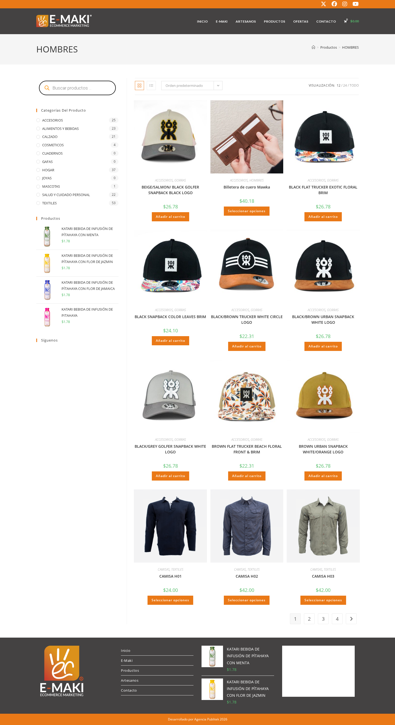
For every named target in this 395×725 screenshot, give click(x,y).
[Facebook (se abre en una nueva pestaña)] (334, 4)
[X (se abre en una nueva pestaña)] (323, 4)
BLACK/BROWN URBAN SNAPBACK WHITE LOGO (323, 319)
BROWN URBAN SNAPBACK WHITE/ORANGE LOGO (323, 449)
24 (345, 85)
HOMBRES (350, 47)
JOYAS (47, 178)
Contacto (129, 690)
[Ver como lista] (151, 85)
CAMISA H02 (247, 576)
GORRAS (180, 180)
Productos (130, 670)
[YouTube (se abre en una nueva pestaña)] (354, 4)
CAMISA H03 (323, 576)
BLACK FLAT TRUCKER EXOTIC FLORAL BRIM (323, 189)
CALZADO (50, 136)
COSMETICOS (53, 145)
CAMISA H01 (170, 576)
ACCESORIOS (164, 180)
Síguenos (49, 340)
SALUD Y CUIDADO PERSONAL (66, 194)
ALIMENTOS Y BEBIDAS (60, 128)
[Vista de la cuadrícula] (139, 85)
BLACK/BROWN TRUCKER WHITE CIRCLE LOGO (247, 319)
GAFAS (47, 161)
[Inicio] (313, 47)
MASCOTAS (51, 186)
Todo (354, 85)
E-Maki (127, 660)
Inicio (126, 650)
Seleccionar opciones (246, 211)
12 (338, 85)
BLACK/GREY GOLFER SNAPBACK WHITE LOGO (170, 449)
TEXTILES (177, 569)
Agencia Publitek (206, 719)
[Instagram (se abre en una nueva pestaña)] (345, 4)
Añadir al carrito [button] (170, 216)
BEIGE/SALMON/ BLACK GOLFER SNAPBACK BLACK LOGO (170, 189)
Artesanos (129, 680)
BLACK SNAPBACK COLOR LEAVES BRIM (170, 316)
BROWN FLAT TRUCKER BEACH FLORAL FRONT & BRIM (247, 449)
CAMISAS (164, 569)
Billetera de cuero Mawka (247, 187)
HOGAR (48, 170)
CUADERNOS (52, 153)
